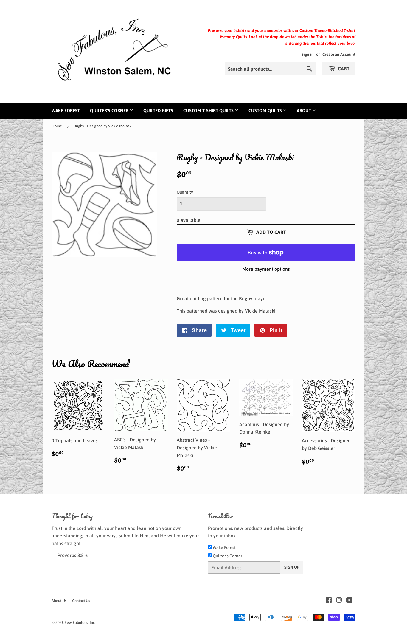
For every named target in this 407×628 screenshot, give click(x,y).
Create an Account (338, 54)
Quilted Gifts (158, 110)
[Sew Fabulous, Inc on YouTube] (349, 600)
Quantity (185, 192)
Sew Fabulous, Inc (80, 622)
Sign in (308, 54)
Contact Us (81, 600)
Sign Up (291, 567)
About (304, 110)
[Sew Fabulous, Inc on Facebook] (329, 600)
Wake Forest (66, 110)
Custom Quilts (265, 110)
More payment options (266, 269)
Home (57, 126)
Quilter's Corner (110, 110)
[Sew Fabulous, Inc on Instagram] (339, 600)
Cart (343, 68)
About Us (59, 600)
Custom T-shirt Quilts (209, 110)
